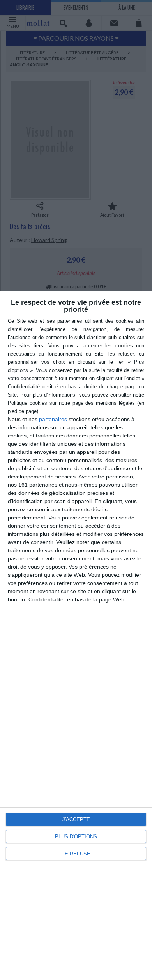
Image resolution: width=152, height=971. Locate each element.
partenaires (53, 419)
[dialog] (76, 631)
